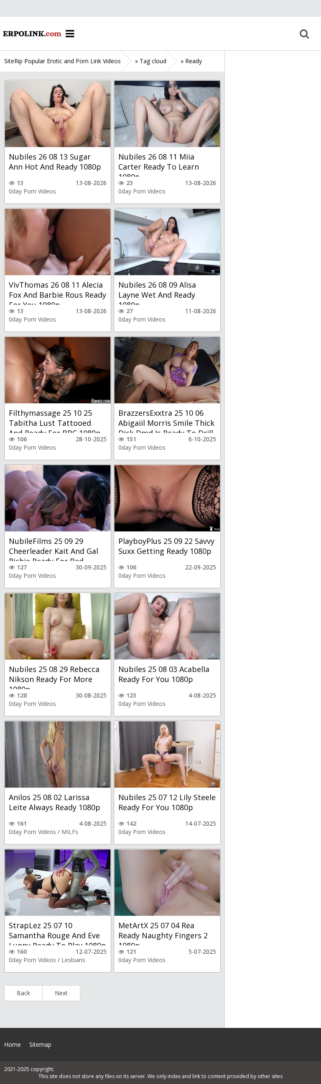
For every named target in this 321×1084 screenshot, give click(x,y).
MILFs (69, 832)
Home (31, 33)
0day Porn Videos (32, 191)
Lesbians (73, 960)
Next (61, 993)
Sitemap (40, 1044)
